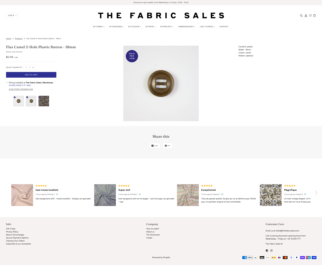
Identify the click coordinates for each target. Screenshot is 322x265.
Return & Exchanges (15, 235)
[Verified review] (57, 194)
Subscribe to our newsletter (18, 244)
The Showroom (153, 235)
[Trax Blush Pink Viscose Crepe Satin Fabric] (22, 195)
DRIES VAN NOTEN (14, 52)
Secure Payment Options (17, 238)
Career (149, 238)
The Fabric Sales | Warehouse (39, 82)
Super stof (124, 189)
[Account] (306, 15)
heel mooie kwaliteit (47, 189)
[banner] (161, 15)
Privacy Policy (12, 232)
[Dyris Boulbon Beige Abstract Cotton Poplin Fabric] (271, 195)
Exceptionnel (208, 189)
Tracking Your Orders (15, 241)
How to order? (152, 229)
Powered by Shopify (161, 257)
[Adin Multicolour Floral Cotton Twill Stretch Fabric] (188, 195)
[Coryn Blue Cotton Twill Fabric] (105, 195)
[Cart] (315, 15)
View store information (21, 89)
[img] (301, 15)
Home (8, 38)
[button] (316, 192)
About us (150, 232)
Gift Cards (10, 229)
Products (19, 38)
